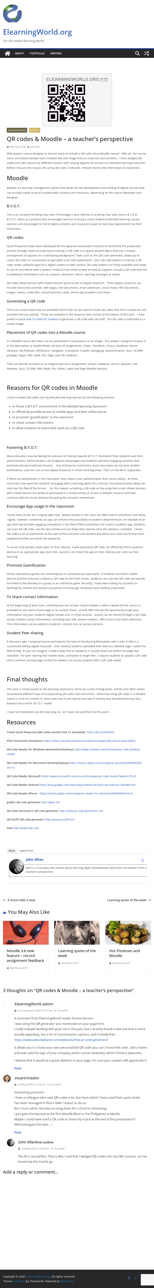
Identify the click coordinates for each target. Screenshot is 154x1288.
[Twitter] (142, 860)
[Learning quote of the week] (77, 923)
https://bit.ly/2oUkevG (100, 732)
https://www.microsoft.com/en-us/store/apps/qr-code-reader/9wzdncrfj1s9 (89, 776)
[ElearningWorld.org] (7, 53)
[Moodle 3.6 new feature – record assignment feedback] (26, 923)
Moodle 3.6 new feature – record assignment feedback (25, 955)
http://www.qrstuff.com (59, 819)
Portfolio (37, 53)
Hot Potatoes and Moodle (124, 953)
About (19, 53)
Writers (56, 53)
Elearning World (17, 130)
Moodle (35, 130)
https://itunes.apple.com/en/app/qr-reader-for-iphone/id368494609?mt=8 (86, 793)
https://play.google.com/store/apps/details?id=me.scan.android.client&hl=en (87, 785)
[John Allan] (16, 862)
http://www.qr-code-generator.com (81, 811)
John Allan (35, 146)
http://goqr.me (50, 802)
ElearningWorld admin (34, 1003)
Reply (17, 1068)
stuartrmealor (27, 1077)
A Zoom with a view (21, 900)
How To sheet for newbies (42, 319)
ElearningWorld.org (37, 32)
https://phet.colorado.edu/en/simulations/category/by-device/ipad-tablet (89, 741)
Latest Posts (26, 850)
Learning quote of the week (126, 900)
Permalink (62, 1010)
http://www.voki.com (26, 828)
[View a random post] (146, 53)
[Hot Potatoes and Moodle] (128, 923)
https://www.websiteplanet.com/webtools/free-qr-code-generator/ (61, 1040)
